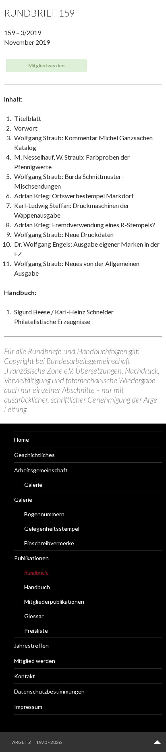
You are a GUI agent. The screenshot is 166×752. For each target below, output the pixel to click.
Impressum (28, 706)
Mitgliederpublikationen (54, 601)
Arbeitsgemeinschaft (41, 470)
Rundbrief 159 (39, 13)
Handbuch (37, 587)
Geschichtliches (34, 454)
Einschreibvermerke (49, 543)
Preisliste (36, 630)
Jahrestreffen (31, 645)
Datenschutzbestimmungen (49, 691)
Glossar (34, 616)
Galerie (33, 484)
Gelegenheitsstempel (51, 528)
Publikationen (31, 558)
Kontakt (24, 676)
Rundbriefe (36, 572)
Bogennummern (44, 514)
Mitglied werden (34, 660)
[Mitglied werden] (46, 69)
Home (21, 439)
